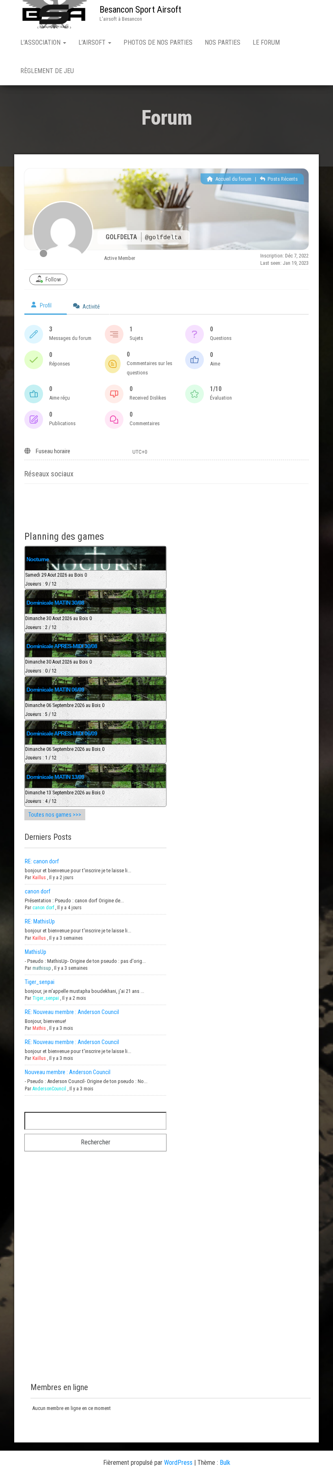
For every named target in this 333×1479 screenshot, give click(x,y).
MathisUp (35, 952)
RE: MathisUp (40, 921)
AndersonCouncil (49, 1089)
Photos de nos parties (157, 42)
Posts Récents (282, 179)
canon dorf (37, 891)
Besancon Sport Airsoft (140, 9)
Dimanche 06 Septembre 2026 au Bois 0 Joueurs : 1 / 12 (64, 753)
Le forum (266, 42)
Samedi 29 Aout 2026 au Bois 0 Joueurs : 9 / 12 (56, 579)
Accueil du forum (232, 179)
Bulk (225, 1462)
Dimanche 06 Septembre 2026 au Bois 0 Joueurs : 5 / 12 (64, 710)
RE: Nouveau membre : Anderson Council (72, 1012)
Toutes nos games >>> (54, 814)
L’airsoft (92, 42)
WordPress (178, 1462)
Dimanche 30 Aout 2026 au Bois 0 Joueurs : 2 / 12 (58, 623)
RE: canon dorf (42, 861)
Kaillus (39, 877)
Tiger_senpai (39, 982)
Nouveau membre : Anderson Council (67, 1072)
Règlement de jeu (47, 71)
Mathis (39, 1028)
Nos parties (222, 42)
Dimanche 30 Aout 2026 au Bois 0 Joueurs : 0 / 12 (58, 666)
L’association (41, 42)
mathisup (41, 968)
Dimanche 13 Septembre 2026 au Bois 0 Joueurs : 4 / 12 (64, 797)
